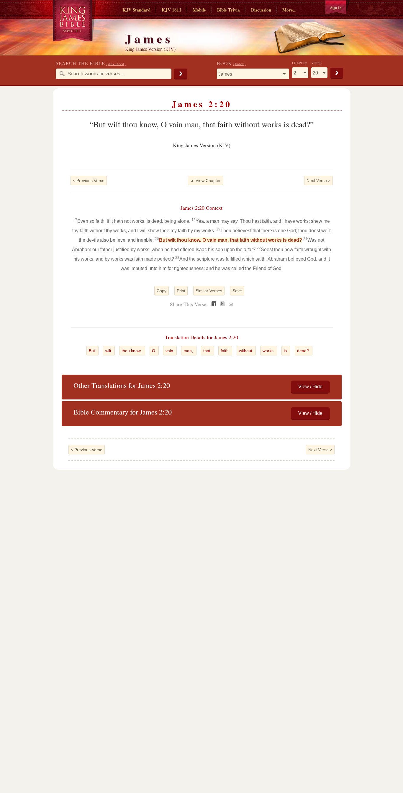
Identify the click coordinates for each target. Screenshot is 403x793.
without (246, 350)
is (286, 350)
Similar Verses (209, 290)
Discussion (261, 9)
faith (225, 350)
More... (289, 9)
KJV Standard (136, 9)
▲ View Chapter (205, 180)
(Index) (239, 63)
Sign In (336, 7)
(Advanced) (116, 63)
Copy (161, 290)
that (207, 350)
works (269, 350)
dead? (303, 350)
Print (181, 290)
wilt (108, 350)
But (92, 350)
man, (189, 350)
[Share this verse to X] (222, 304)
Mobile (199, 9)
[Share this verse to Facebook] (214, 304)
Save (237, 290)
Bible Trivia (228, 9)
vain (170, 350)
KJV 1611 (171, 9)
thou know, (132, 350)
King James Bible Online (74, 20)
